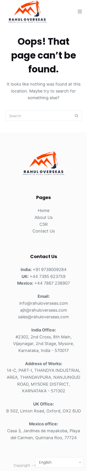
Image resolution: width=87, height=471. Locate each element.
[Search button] (76, 115)
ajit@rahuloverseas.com (43, 310)
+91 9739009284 (50, 269)
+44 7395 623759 (47, 276)
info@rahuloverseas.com (43, 303)
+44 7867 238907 (52, 283)
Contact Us (43, 231)
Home (43, 210)
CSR (43, 224)
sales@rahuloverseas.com (43, 316)
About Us (44, 217)
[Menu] (80, 11)
